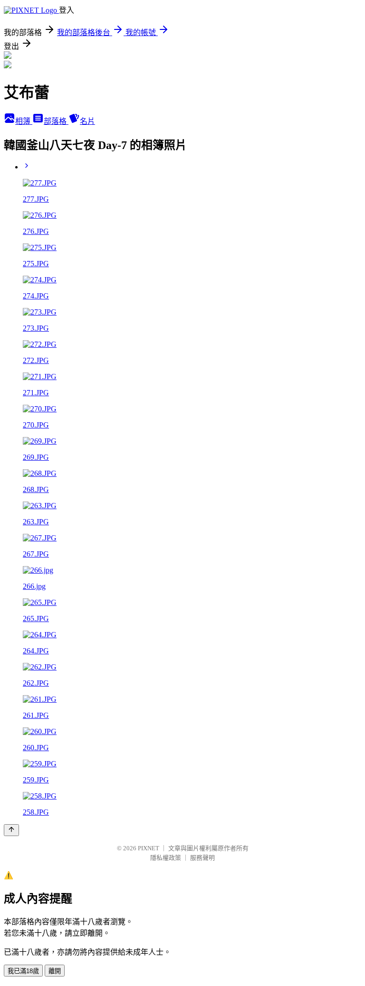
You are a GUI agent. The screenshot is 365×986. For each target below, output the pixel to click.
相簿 (23, 121)
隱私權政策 (165, 857)
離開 (54, 971)
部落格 (56, 121)
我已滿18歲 (23, 971)
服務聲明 (202, 857)
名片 (87, 121)
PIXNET (148, 848)
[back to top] (11, 830)
